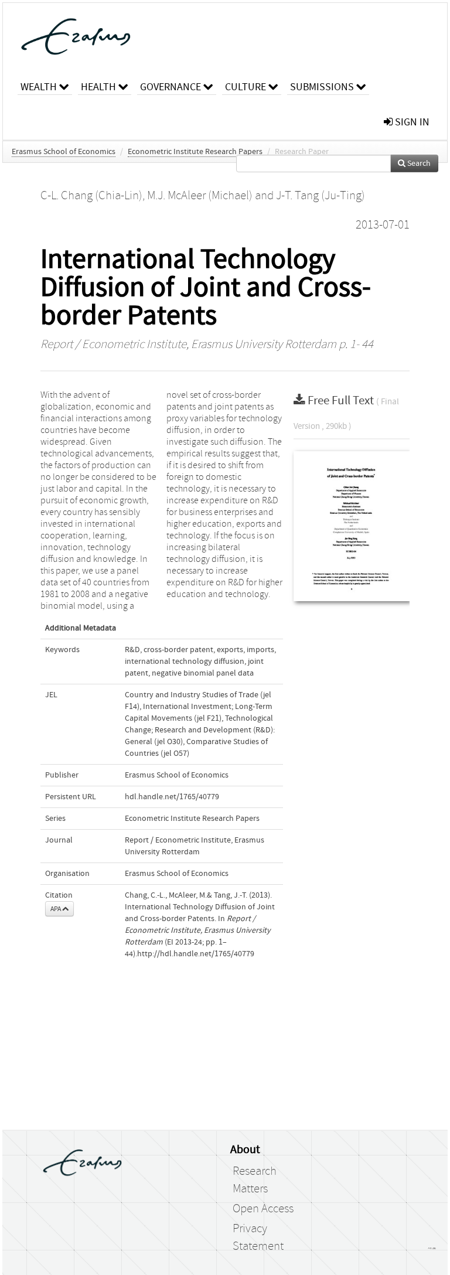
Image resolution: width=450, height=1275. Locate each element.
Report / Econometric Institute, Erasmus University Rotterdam (188, 345)
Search (418, 163)
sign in (411, 122)
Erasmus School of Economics (63, 151)
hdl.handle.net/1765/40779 (172, 797)
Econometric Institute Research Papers (195, 151)
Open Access (263, 1209)
